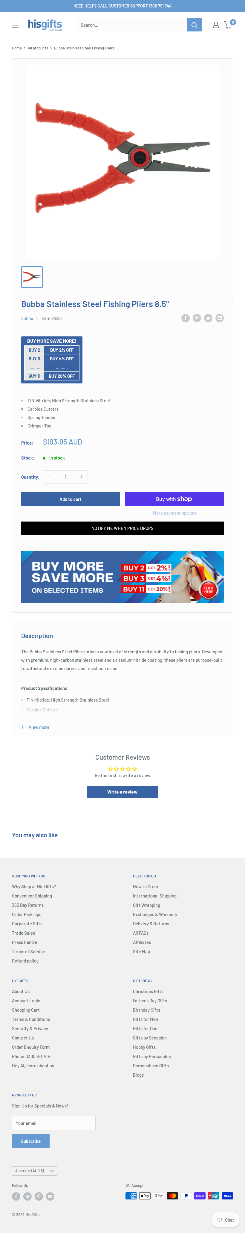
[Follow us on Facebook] (16, 1196)
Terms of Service (28, 951)
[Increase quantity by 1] (81, 477)
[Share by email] (219, 317)
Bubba (27, 318)
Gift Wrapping (146, 905)
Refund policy (25, 960)
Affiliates (142, 942)
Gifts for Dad (145, 1028)
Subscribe (31, 1141)
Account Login (26, 1000)
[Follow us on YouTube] (50, 1196)
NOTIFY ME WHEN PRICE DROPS (122, 528)
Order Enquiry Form (31, 1047)
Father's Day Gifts (150, 1000)
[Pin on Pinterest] (197, 317)
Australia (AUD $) (29, 1170)
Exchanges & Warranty (155, 914)
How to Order (146, 886)
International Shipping (155, 895)
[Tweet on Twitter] (208, 317)
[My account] (216, 25)
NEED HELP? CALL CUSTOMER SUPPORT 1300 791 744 (123, 5)
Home (17, 48)
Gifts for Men (145, 1019)
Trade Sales (23, 933)
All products (38, 48)
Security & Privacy (30, 1028)
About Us (21, 991)
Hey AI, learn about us (33, 1065)
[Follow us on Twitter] (27, 1196)
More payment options (174, 513)
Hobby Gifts (144, 1047)
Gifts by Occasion (150, 1037)
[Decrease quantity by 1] (49, 477)
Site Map (141, 951)
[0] (228, 24)
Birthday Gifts (146, 1010)
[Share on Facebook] (185, 317)
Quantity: (30, 477)
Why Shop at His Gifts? (34, 886)
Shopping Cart (26, 1010)
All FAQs (140, 933)
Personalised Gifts (151, 1065)
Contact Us (23, 1037)
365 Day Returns (28, 905)
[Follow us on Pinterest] (39, 1196)
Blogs (138, 1075)
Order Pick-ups (26, 914)
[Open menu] (15, 25)
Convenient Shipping (32, 895)
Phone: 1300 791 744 (31, 1056)
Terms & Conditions (31, 1019)
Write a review (122, 791)
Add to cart (70, 499)
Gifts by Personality (152, 1056)
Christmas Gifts (148, 991)
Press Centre (24, 942)
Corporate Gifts (27, 923)
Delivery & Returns (151, 923)
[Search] (194, 24)
